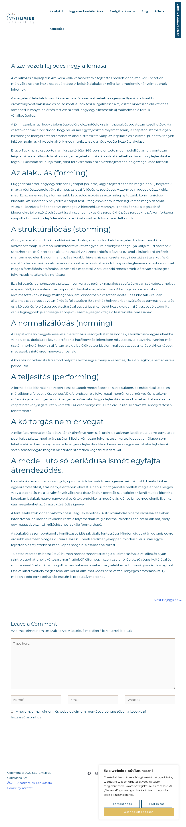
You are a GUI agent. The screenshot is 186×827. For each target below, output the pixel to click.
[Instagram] (96, 773)
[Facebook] (89, 773)
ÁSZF (11, 783)
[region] (139, 792)
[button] (133, 11)
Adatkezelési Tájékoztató (34, 783)
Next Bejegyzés (168, 600)
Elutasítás (157, 804)
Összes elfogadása (139, 812)
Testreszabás (121, 804)
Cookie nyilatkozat (20, 788)
